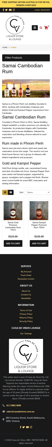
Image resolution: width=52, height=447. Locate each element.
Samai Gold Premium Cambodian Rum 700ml (13, 226)
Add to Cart (13, 243)
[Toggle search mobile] (40, 28)
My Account (26, 271)
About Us (26, 291)
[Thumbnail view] (5, 192)
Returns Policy (26, 317)
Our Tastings (26, 333)
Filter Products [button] (13, 57)
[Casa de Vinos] (15, 28)
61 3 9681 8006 (13, 405)
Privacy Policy (26, 314)
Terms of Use (26, 310)
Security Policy (26, 321)
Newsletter (26, 298)
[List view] (11, 192)
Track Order (26, 275)
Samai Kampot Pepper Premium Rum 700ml (39, 225)
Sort (21, 192)
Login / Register (42, 10)
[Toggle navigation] (35, 27)
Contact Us (26, 294)
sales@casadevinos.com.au (20, 411)
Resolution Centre (26, 279)
